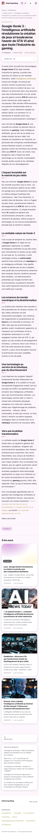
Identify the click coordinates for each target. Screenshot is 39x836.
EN (25, 3)
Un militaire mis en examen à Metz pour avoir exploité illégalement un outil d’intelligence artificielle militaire (18, 785)
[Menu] (36, 3)
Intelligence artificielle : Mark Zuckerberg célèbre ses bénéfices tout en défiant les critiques (19, 753)
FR (22, 3)
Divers (14, 817)
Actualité (17, 813)
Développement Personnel (13, 821)
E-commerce (29, 813)
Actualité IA (7, 22)
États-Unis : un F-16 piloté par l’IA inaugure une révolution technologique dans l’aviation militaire (18, 761)
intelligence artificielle (26, 79)
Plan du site (33, 802)
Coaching (5, 817)
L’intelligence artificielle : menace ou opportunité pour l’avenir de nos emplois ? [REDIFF (19, 769)
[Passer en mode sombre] (30, 3)
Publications (12, 10)
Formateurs (6, 825)
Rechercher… (9, 739)
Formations (30, 821)
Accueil (4, 10)
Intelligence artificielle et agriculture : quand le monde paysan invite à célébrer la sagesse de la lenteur (19, 777)
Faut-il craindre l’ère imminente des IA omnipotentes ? (19, 504)
